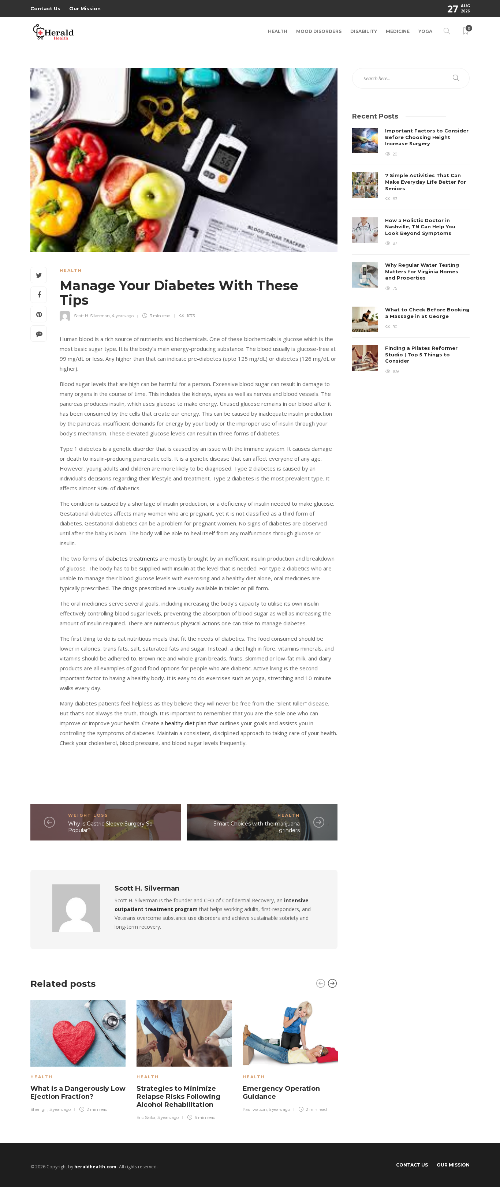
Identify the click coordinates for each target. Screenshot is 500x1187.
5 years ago (279, 1109)
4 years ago (123, 315)
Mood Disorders (319, 31)
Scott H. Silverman (92, 315)
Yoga (425, 31)
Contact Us (45, 8)
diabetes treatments (131, 558)
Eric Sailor (146, 1117)
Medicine (398, 31)
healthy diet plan (185, 723)
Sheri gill (39, 1109)
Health (277, 31)
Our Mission (85, 8)
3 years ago (60, 1109)
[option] (78, 1055)
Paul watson (255, 1109)
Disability (363, 31)
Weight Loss (88, 815)
